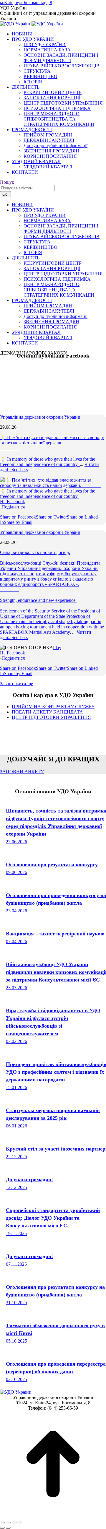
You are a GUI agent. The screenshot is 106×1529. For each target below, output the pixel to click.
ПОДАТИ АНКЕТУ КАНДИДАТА (47, 711)
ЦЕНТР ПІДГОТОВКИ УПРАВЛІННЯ (51, 717)
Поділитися (13, 506)
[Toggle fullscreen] (14, 1522)
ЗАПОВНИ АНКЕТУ (22, 771)
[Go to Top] (53, 1515)
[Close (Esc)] (2, 1522)
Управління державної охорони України (40, 417)
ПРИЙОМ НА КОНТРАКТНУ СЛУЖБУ (53, 706)
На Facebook (12, 501)
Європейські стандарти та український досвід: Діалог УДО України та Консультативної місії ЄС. (53, 1218)
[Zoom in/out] (20, 1522)
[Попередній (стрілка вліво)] (2, 1528)
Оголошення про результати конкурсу (52, 864)
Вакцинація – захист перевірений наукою (55, 934)
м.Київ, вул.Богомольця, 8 (26, 2)
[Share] (8, 1522)
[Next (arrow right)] (8, 1528)
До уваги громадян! (29, 1179)
